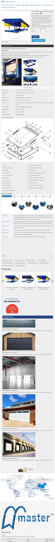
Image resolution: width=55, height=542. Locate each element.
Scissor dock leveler (19, 260)
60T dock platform (42, 260)
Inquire (35, 36)
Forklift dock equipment (7, 263)
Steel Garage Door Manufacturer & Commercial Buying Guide (10, 385)
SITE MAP (32, 536)
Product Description (7, 46)
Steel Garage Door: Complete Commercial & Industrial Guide (10, 423)
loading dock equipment (7, 265)
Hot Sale (3, 534)
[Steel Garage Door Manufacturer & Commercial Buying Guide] (18, 384)
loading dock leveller (20, 265)
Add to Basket (39, 40)
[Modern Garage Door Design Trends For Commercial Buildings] (18, 322)
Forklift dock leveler (30, 260)
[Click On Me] (12, 304)
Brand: (33, 28)
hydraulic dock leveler (7, 260)
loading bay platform (32, 263)
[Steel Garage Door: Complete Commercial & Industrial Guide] (18, 422)
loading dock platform (20, 263)
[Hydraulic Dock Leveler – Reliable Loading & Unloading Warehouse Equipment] (18, 451)
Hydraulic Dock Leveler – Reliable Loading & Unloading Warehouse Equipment (10, 453)
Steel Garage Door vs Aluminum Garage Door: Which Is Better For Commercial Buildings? (10, 347)
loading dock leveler (44, 263)
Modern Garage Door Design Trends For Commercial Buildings (10, 324)
